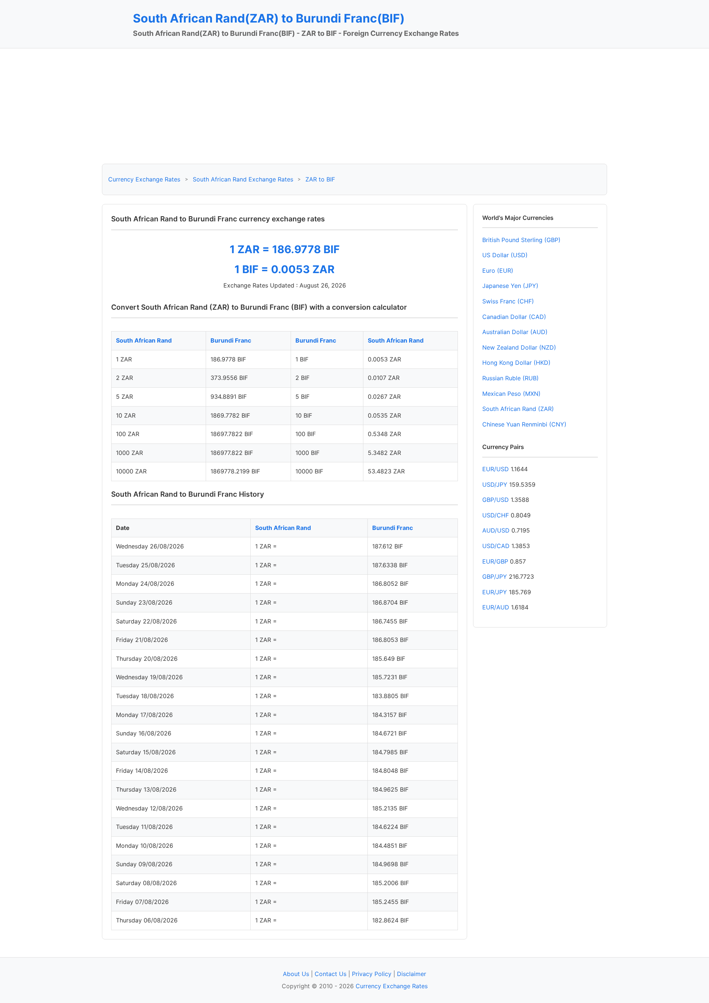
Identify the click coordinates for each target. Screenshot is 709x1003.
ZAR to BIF (320, 179)
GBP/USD (495, 499)
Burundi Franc (230, 340)
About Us (296, 973)
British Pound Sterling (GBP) (521, 240)
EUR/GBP (495, 561)
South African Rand (144, 340)
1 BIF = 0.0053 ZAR (284, 269)
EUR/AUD (495, 607)
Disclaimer (411, 973)
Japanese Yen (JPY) (510, 285)
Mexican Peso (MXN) (511, 393)
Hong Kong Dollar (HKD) (516, 362)
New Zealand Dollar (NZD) (519, 347)
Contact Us (330, 973)
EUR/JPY (494, 592)
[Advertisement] (354, 106)
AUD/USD (496, 530)
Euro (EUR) (497, 270)
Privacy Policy (371, 973)
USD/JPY (494, 484)
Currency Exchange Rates (144, 179)
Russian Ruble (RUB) (510, 378)
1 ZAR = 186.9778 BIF (285, 249)
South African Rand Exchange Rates (243, 179)
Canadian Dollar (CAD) (514, 316)
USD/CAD (496, 546)
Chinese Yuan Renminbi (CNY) (524, 424)
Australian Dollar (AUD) (515, 332)
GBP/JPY (494, 576)
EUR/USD (495, 469)
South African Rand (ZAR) (518, 408)
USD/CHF (495, 515)
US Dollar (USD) (505, 255)
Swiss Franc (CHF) (508, 301)
